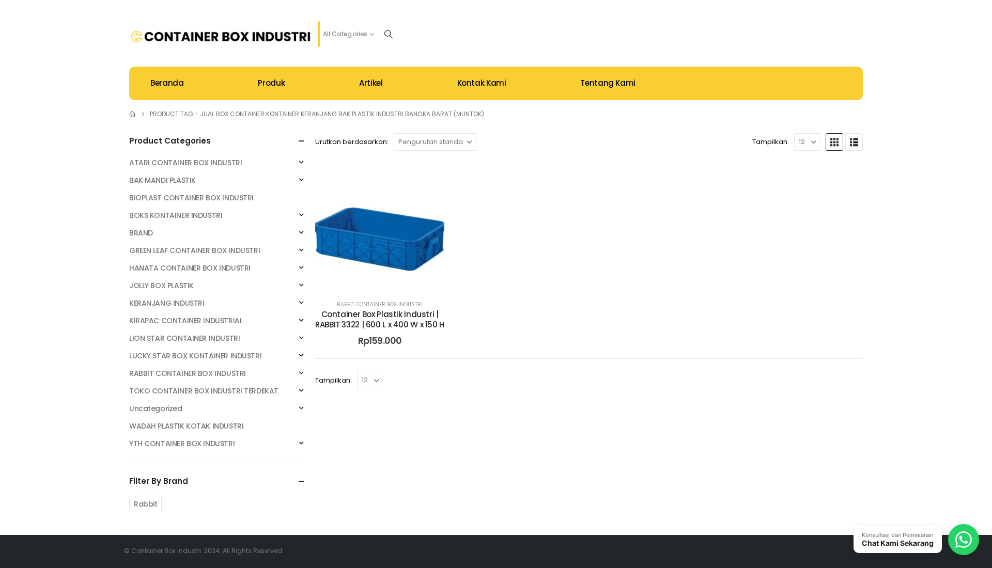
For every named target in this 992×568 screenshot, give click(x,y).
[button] (834, 142)
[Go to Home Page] (132, 114)
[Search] (388, 34)
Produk (271, 82)
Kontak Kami (481, 82)
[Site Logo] (221, 36)
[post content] (379, 225)
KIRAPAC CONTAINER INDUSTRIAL (185, 320)
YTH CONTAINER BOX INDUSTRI (182, 443)
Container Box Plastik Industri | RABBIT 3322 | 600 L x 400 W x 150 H (379, 319)
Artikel (370, 82)
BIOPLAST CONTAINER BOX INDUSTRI (191, 198)
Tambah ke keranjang (387, 280)
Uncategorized (155, 408)
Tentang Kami (608, 82)
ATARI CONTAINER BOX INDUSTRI (185, 162)
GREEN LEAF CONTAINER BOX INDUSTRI (194, 250)
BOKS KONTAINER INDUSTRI (175, 215)
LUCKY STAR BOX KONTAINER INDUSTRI (195, 356)
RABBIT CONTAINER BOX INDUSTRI (380, 304)
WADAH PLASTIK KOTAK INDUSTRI (186, 426)
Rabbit (145, 504)
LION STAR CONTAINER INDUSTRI (184, 338)
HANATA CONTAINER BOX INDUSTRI (190, 268)
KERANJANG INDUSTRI (166, 303)
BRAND (141, 233)
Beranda (166, 82)
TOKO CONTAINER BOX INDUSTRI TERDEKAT (203, 391)
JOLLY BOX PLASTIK (161, 285)
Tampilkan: (770, 142)
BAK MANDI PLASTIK (162, 180)
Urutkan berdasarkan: (352, 142)
